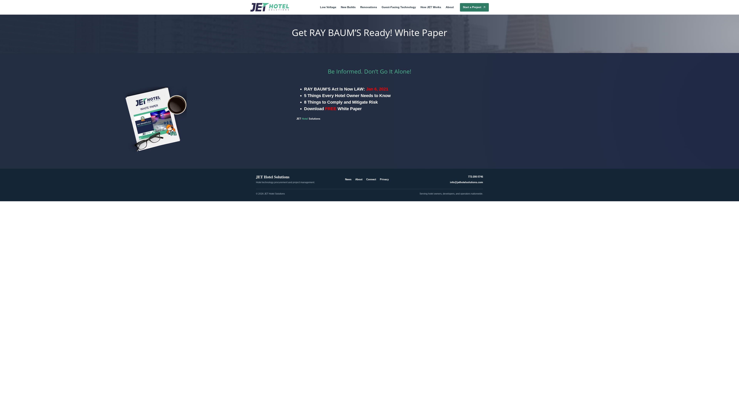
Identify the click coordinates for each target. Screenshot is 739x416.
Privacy (384, 179)
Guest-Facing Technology (399, 7)
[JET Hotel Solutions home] (269, 7)
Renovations (368, 7)
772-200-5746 (475, 176)
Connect (371, 179)
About (450, 7)
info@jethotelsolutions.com (466, 182)
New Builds (348, 7)
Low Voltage (328, 7)
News (348, 179)
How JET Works (430, 7)
